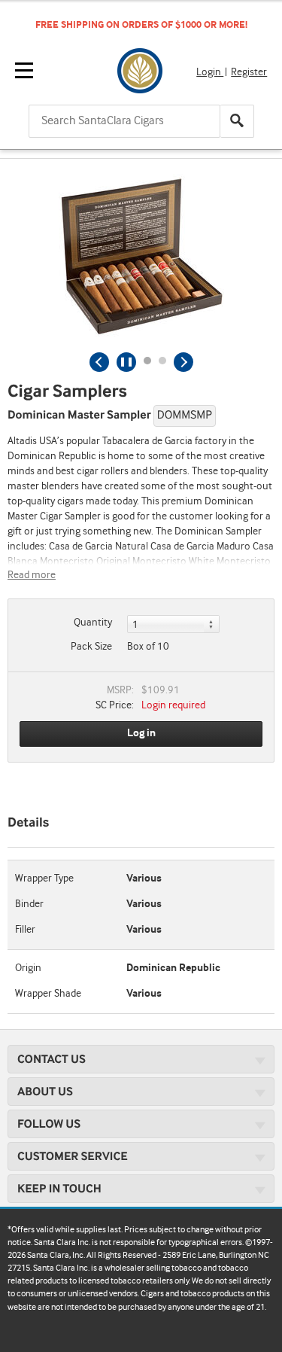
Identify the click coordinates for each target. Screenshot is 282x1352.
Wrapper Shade (48, 994)
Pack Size (91, 647)
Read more (32, 575)
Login (209, 72)
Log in (141, 733)
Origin (28, 968)
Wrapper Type (44, 878)
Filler (25, 930)
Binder (29, 904)
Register (249, 72)
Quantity (93, 623)
